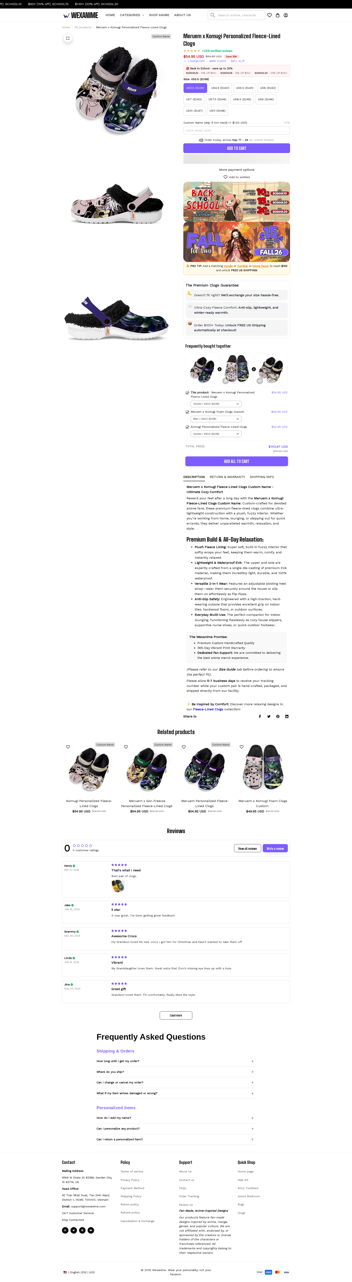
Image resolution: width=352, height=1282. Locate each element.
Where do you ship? (110, 1071)
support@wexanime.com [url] (88, 1206)
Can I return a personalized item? (120, 1139)
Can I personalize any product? (118, 1128)
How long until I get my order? (118, 1061)
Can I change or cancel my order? (120, 1082)
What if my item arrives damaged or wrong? (127, 1093)
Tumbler (242, 266)
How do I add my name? (114, 1117)
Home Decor (260, 266)
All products (83, 27)
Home (66, 27)
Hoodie (228, 266)
